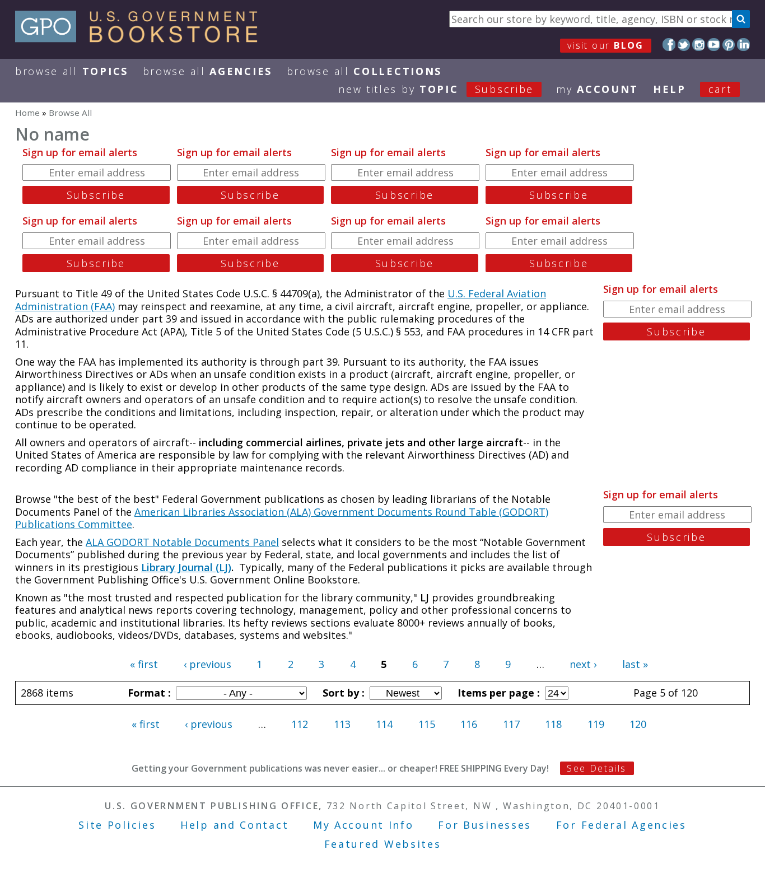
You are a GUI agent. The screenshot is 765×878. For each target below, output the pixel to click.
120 (637, 724)
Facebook (669, 44)
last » (635, 664)
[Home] (141, 38)
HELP (669, 89)
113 (342, 724)
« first (144, 664)
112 (299, 724)
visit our (605, 45)
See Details (596, 768)
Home (27, 112)
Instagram (698, 44)
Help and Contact (234, 825)
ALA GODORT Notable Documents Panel (182, 542)
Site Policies (117, 825)
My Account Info (363, 825)
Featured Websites (382, 844)
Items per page (497, 692)
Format (148, 692)
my (597, 89)
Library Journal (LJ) (186, 567)
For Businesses (484, 825)
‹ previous (207, 664)
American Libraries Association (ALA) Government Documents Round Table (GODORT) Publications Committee (281, 518)
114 (384, 724)
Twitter (684, 44)
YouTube (713, 44)
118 (553, 724)
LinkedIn (743, 44)
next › (583, 664)
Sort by (342, 692)
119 (595, 724)
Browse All (71, 71)
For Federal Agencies (621, 825)
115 (426, 724)
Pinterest (728, 44)
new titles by (436, 89)
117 (511, 724)
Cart (720, 89)
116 (468, 724)
